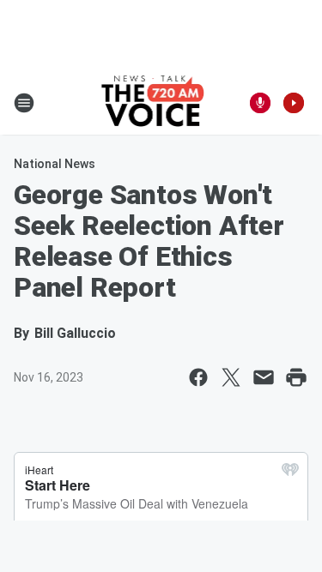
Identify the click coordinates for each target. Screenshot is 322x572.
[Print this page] (296, 377)
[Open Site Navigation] (24, 103)
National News (54, 164)
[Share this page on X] (231, 377)
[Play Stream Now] (293, 103)
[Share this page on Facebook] (198, 377)
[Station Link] (155, 102)
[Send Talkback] (260, 103)
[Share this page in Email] (264, 377)
